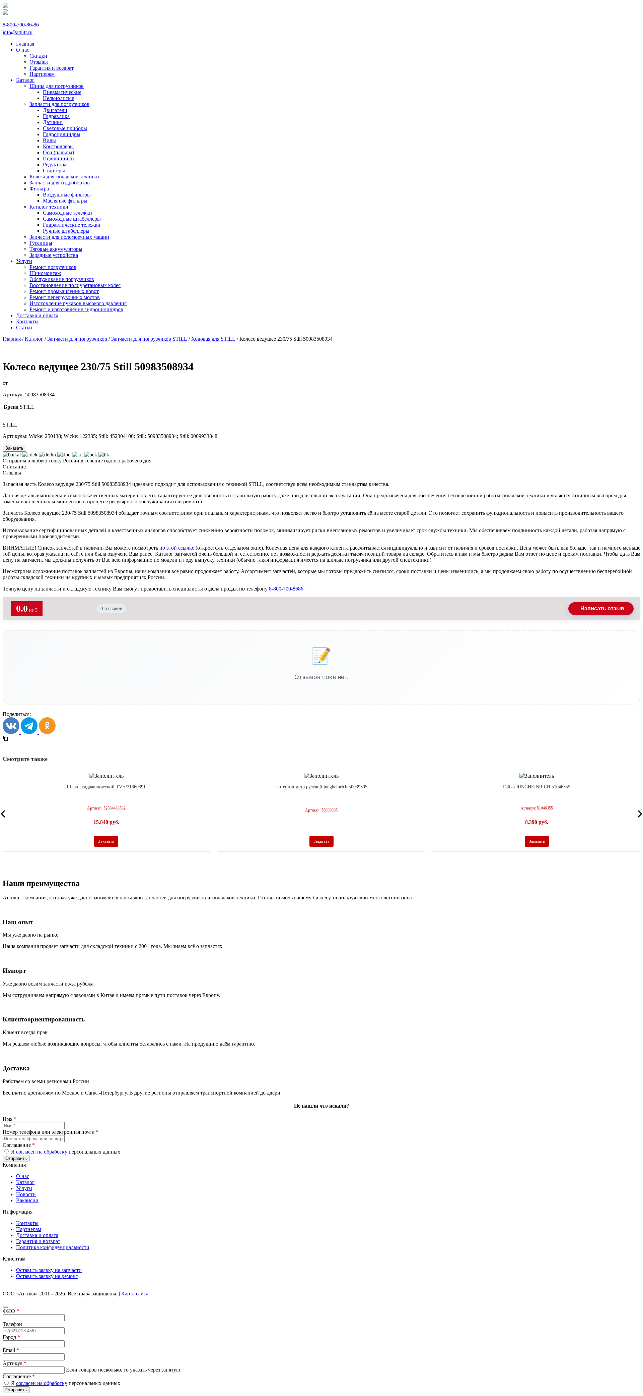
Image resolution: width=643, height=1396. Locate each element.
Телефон (12, 1324)
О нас (22, 1176)
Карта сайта (134, 1293)
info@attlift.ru (17, 32)
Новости (26, 1194)
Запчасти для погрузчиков (77, 339)
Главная (12, 339)
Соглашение (19, 1145)
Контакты (27, 1223)
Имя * (9, 1119)
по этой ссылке (176, 548)
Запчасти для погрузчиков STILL (149, 339)
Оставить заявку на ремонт (47, 1276)
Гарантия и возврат (38, 1241)
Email (11, 1350)
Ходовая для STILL (213, 339)
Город (11, 1337)
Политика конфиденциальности (52, 1247)
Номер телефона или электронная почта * (50, 1132)
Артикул (14, 1363)
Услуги (24, 1188)
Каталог (34, 339)
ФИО (11, 1311)
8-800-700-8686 (286, 589)
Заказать (14, 448)
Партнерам (28, 1229)
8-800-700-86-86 (21, 24)
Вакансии (27, 1200)
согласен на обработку (41, 1152)
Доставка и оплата (37, 1235)
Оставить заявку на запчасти (49, 1270)
